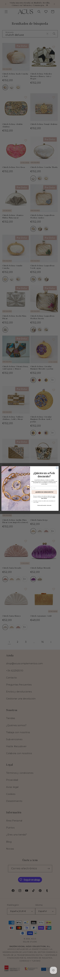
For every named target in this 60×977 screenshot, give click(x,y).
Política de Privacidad (41, 505)
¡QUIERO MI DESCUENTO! (44, 492)
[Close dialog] (57, 468)
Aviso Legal (49, 505)
